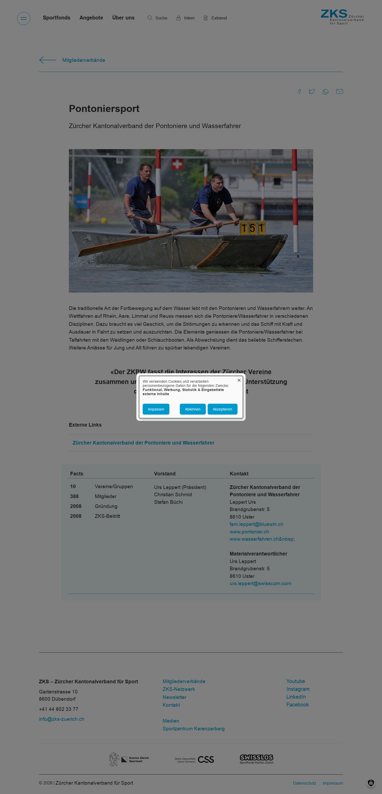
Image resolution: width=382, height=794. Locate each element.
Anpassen (156, 409)
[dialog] (191, 397)
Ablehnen (193, 409)
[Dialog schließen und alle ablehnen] (239, 379)
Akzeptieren (222, 409)
